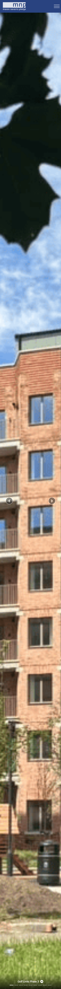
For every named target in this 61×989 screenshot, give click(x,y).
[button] (9, 501)
